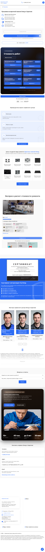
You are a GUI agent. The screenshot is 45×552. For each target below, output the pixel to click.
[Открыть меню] (43, 2)
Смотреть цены (20, 405)
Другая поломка (22, 96)
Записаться (12, 65)
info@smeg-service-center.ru (8, 474)
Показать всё (22, 87)
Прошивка (7, 70)
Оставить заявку (9, 405)
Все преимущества (22, 143)
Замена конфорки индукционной (28, 71)
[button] (20, 344)
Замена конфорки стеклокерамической (10, 79)
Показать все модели (22, 183)
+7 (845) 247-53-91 (27, 2)
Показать (22, 381)
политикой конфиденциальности (27, 38)
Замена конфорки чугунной (28, 79)
